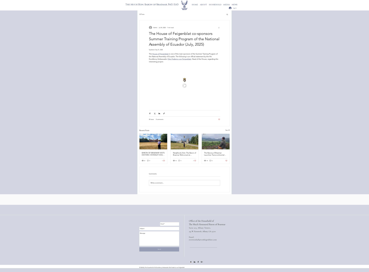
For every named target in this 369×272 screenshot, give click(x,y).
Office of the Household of (201, 220)
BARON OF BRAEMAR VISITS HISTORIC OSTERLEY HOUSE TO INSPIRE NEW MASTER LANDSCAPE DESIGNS (153, 154)
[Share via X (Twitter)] (154, 113)
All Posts (141, 14)
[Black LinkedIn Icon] (194, 262)
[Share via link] (164, 113)
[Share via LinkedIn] (159, 113)
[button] (227, 14)
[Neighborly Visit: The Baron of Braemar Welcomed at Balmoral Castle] (184, 141)
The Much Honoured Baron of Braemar (207, 224)
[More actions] (219, 27)
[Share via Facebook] (150, 113)
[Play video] (184, 86)
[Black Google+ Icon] (202, 262)
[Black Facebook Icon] (198, 262)
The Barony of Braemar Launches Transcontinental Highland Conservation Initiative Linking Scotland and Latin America (215, 154)
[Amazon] (191, 262)
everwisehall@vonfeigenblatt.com (203, 240)
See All (227, 130)
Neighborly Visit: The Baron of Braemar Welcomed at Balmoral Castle (184, 154)
